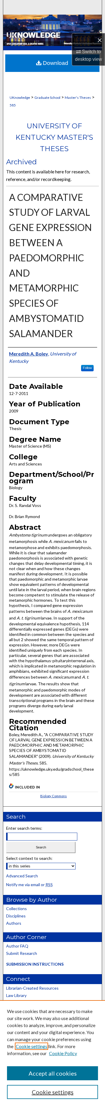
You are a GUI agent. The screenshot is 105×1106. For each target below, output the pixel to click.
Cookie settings (31, 1046)
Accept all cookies (53, 1073)
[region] (52, 1053)
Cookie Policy (63, 1053)
